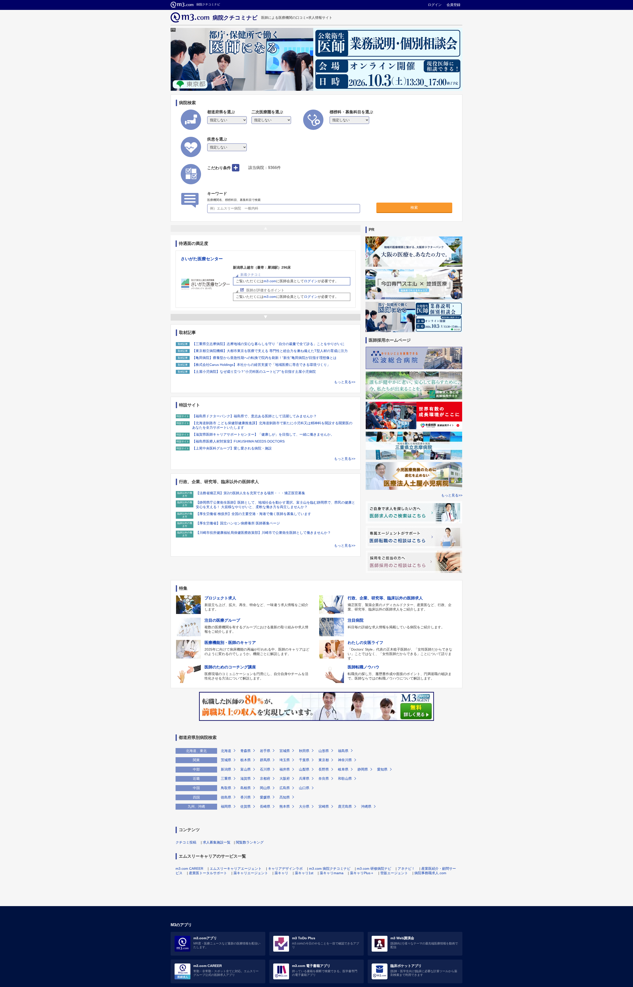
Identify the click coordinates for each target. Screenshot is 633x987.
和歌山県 (345, 778)
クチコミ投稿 (186, 842)
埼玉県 (284, 760)
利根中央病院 (193, 259)
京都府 (265, 778)
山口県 (304, 788)
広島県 (284, 788)
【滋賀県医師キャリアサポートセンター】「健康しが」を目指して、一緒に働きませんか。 (263, 434)
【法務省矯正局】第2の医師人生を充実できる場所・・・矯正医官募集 (250, 493)
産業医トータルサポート (208, 873)
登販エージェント (394, 873)
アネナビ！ (406, 868)
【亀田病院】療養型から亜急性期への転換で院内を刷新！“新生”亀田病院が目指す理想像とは (264, 358)
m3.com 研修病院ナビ (374, 868)
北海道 (226, 751)
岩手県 (265, 751)
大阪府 (284, 778)
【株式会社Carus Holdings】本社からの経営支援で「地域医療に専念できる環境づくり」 (261, 365)
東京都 (323, 760)
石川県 (265, 769)
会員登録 (453, 5)
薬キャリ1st (304, 873)
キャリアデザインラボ (285, 868)
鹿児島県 (345, 806)
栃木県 (245, 760)
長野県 (323, 769)
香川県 (245, 797)
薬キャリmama (331, 873)
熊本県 (284, 806)
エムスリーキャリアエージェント (236, 868)
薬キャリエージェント (250, 873)
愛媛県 (265, 797)
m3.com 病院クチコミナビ (329, 868)
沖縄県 (366, 806)
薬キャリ (281, 873)
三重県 (226, 778)
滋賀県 (245, 778)
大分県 (304, 806)
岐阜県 (343, 769)
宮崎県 (323, 806)
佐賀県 (245, 806)
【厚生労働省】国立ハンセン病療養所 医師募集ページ (238, 523)
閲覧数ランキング (250, 842)
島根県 (245, 788)
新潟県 (226, 769)
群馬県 (265, 760)
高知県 (284, 797)
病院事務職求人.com (430, 873)
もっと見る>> (344, 382)
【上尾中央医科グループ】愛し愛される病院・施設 (232, 448)
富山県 (245, 769)
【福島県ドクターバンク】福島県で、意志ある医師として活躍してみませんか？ (254, 416)
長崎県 (265, 806)
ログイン (435, 5)
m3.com (270, 282)
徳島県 (226, 797)
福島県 (343, 751)
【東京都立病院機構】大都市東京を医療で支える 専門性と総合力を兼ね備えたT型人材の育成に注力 (270, 351)
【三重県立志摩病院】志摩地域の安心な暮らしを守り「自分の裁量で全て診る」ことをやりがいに (268, 344)
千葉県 (304, 760)
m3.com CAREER (189, 868)
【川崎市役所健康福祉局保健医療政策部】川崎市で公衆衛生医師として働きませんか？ (263, 533)
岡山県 (265, 788)
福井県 (284, 769)
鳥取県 (226, 788)
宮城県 (284, 751)
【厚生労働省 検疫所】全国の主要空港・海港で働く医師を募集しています (253, 514)
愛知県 (382, 769)
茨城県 (226, 760)
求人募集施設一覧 (216, 842)
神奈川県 (345, 760)
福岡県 (226, 806)
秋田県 (304, 751)
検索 (414, 207)
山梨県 (304, 769)
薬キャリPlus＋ (362, 873)
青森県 (245, 751)
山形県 (323, 751)
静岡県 (363, 769)
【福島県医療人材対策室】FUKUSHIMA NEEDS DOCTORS (238, 441)
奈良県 (323, 778)
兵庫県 (304, 778)
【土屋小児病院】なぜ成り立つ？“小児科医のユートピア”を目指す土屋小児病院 (254, 372)
